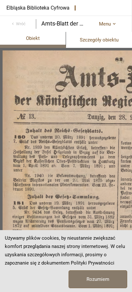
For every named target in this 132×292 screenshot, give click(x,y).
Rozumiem (98, 279)
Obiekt (33, 38)
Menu (105, 24)
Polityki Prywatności (92, 263)
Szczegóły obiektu (99, 40)
